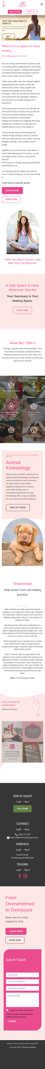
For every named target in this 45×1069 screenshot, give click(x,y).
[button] (41, 4)
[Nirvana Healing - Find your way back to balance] (23, 4)
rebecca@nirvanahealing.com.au (24, 832)
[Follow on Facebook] (3, 3)
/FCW (36, 1038)
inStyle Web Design (26, 1038)
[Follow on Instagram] (3, 6)
